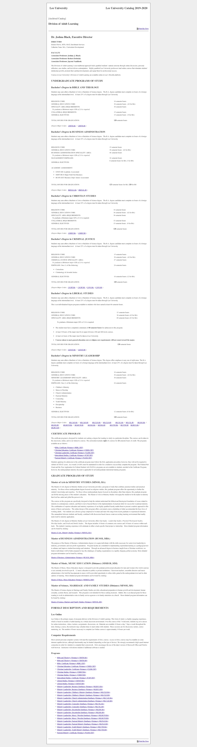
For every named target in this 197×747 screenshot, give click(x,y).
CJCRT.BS (81, 287)
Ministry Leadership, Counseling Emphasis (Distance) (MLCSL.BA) (80, 704)
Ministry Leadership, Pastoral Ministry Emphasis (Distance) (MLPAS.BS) (82, 724)
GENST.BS (82, 350)
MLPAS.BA (91, 425)
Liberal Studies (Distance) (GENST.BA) (71, 680)
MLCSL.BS (130, 422)
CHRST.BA (72, 233)
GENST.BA (72, 350)
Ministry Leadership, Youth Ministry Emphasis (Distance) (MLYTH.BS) (82, 730)
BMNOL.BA (72, 190)
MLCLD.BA (96, 422)
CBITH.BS (81, 126)
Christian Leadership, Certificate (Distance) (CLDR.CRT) (74, 452)
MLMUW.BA (67, 425)
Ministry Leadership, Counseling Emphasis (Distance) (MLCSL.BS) (80, 706)
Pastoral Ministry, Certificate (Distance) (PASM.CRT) (73, 458)
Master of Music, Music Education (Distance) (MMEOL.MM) (72, 579)
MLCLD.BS (107, 422)
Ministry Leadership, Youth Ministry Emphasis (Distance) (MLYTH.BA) (82, 727)
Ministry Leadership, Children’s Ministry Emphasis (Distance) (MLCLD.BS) (83, 695)
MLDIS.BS (55, 425)
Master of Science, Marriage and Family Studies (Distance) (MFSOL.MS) (76, 602)
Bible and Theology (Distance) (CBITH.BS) (72, 660)
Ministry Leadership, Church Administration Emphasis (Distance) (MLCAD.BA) (85, 698)
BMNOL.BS (82, 190)
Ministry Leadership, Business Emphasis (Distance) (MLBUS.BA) (80, 686)
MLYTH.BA (114, 425)
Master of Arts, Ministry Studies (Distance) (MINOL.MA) (71, 532)
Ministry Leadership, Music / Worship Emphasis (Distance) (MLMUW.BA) (83, 715)
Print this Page (144, 28)
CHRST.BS (82, 233)
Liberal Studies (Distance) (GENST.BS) (71, 683)
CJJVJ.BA (90, 287)
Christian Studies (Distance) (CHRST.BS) (71, 675)
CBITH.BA (72, 126)
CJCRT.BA (71, 287)
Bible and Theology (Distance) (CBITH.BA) (72, 657)
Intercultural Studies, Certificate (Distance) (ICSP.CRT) (74, 455)
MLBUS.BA (135, 425)
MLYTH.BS (124, 425)
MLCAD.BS (84, 422)
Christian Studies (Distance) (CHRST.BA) (71, 672)
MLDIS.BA (141, 422)
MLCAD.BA (73, 422)
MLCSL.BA (119, 422)
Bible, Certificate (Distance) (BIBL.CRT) (69, 447)
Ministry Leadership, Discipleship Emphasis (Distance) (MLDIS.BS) (81, 712)
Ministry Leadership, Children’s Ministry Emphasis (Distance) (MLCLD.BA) (83, 692)
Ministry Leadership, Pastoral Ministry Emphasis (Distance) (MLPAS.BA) (82, 721)
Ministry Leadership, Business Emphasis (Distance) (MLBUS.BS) (80, 689)
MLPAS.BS (101, 425)
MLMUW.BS (79, 425)
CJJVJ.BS (98, 287)
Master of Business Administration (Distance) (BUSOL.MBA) (72, 557)
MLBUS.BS (55, 427)
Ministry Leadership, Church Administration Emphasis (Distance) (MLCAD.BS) (85, 701)
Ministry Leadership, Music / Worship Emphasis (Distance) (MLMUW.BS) (83, 718)
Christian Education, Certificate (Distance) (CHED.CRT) (74, 450)
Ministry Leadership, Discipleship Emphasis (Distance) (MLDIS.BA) (81, 709)
